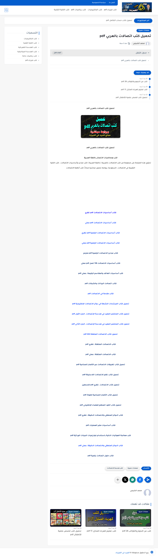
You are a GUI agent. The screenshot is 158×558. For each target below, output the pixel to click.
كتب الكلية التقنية (61, 10)
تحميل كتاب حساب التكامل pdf (119, 21)
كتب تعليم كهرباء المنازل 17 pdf (134, 90)
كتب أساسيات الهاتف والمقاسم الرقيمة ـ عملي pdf (100, 274)
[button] (140, 480)
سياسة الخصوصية (99, 3)
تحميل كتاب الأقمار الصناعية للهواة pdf (100, 395)
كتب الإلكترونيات (95, 10)
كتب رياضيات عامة (29, 56)
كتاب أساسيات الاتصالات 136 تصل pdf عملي (100, 263)
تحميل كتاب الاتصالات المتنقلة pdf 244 (101, 334)
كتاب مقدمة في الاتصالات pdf (101, 294)
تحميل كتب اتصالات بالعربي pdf (133, 61)
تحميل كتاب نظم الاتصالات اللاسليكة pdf (100, 375)
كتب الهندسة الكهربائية (27, 47)
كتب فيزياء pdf (110, 10)
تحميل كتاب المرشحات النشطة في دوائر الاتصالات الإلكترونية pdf (100, 304)
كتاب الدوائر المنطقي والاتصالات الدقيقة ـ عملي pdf (101, 446)
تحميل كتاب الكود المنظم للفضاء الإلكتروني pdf (100, 405)
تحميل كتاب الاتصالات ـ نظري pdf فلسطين (100, 385)
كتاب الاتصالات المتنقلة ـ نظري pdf (100, 345)
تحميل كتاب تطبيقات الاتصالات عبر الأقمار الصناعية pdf (100, 365)
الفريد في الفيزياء (123, 553)
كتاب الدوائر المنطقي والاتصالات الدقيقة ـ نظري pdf (100, 415)
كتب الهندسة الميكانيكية (27, 52)
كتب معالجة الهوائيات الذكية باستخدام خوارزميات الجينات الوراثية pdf (100, 436)
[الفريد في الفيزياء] (137, 7)
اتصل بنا (112, 3)
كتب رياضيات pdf (78, 10)
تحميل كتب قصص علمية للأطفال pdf (131, 98)
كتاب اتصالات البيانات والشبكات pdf (101, 284)
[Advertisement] (100, 190)
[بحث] (6, 10)
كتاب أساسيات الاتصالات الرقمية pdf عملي (101, 243)
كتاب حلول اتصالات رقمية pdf (101, 456)
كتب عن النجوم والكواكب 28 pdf (134, 82)
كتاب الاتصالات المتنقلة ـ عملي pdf (101, 355)
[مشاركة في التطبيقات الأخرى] (118, 480)
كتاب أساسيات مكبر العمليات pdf (100, 426)
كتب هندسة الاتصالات (115, 468)
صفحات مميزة (143, 30)
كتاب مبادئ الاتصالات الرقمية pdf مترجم (100, 253)
